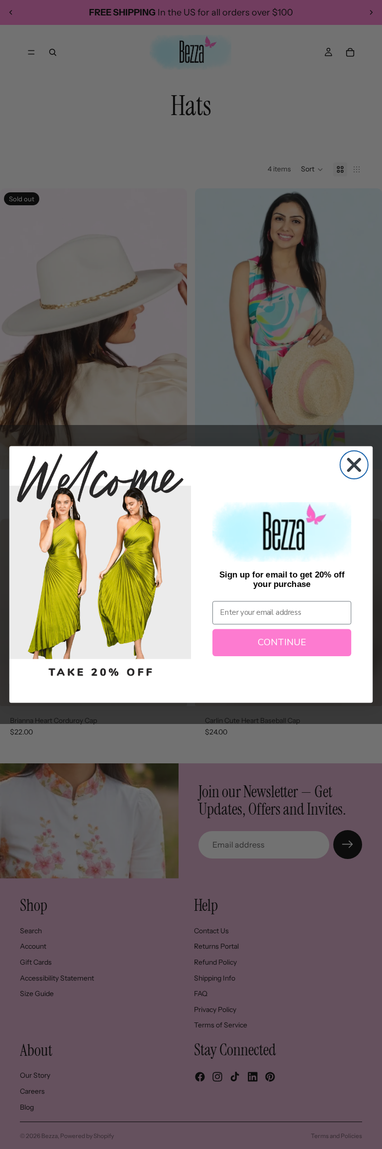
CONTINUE (282, 642)
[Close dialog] (354, 465)
